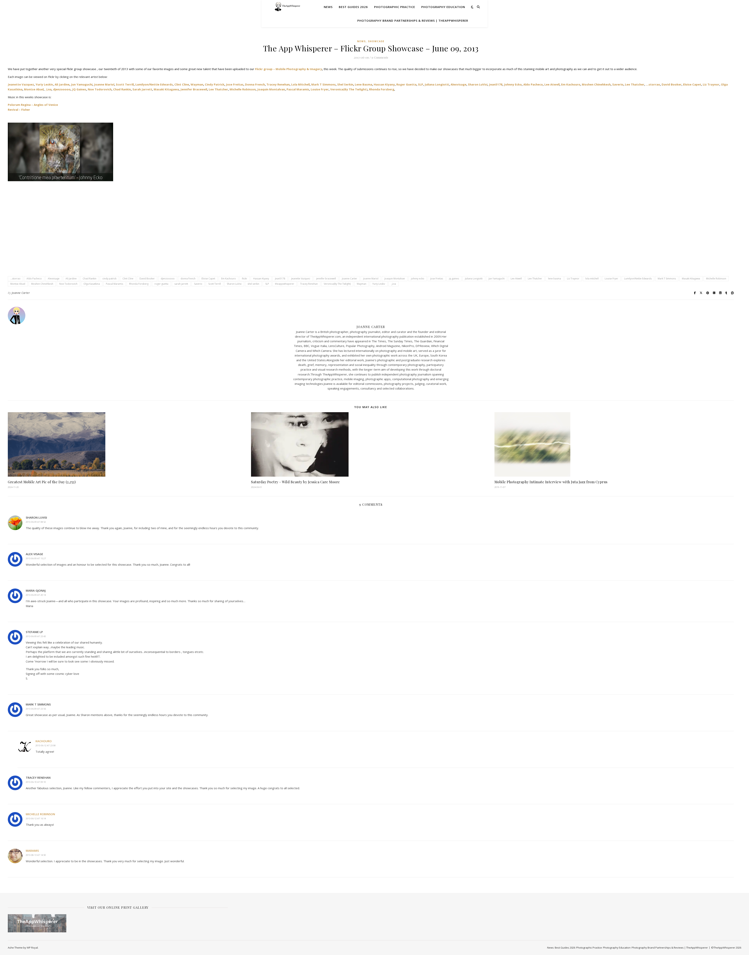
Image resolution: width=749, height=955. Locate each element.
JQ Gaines (79, 89)
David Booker (672, 84)
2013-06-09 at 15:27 (36, 558)
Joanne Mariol (104, 84)
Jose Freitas (234, 84)
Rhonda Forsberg (381, 89)
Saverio (617, 84)
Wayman (197, 84)
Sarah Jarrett (142, 89)
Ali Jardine (62, 84)
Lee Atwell (552, 84)
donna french (188, 278)
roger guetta (161, 283)
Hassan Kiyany (384, 84)
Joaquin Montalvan (271, 89)
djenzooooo (62, 89)
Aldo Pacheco (533, 84)
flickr (244, 278)
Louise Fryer (320, 89)
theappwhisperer (284, 283)
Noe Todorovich (100, 89)
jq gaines (454, 278)
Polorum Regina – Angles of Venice (33, 105)
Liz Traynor (711, 84)
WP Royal (32, 947)
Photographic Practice (394, 7)
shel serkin (253, 283)
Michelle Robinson (243, 89)
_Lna (48, 89)
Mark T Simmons (323, 84)
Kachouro (43, 741)
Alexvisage (458, 84)
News (328, 7)
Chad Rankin (122, 89)
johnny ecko (417, 278)
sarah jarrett (181, 283)
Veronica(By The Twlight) (348, 89)
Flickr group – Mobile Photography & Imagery (288, 69)
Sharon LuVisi (477, 84)
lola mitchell (592, 278)
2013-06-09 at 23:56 (36, 708)
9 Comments (379, 57)
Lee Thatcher (634, 84)
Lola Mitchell (300, 84)
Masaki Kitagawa (166, 89)
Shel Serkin (345, 84)
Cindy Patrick (214, 84)
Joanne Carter (349, 278)
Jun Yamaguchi (81, 84)
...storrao (15, 278)
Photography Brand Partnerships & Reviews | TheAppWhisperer (412, 20)
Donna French (255, 84)
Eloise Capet (692, 84)
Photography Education (443, 7)
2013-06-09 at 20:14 (36, 594)
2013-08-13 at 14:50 (36, 854)
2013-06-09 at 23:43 (36, 636)
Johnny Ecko (512, 84)
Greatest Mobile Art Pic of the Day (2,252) (42, 482)
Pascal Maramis (298, 89)
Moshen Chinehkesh (596, 84)
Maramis (32, 850)
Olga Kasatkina (91, 283)
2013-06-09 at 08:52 (36, 521)
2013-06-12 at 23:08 (45, 745)
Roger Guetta (406, 84)
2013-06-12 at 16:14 (36, 818)
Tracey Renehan (278, 84)
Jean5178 (495, 84)
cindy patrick (109, 278)
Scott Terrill (125, 84)
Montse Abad (34, 89)
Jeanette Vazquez (21, 84)
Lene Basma (363, 84)
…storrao (652, 84)
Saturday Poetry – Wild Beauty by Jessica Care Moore (295, 482)
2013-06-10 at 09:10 (36, 781)
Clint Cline (181, 84)
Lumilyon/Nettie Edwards (154, 84)
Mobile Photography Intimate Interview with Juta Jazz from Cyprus (551, 482)
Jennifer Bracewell (193, 89)
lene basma (554, 278)
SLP (420, 84)
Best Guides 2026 (353, 7)
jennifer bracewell (326, 278)
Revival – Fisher (19, 109)
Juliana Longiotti (437, 84)
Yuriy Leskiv (44, 84)
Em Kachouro (570, 84)
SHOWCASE (376, 41)
